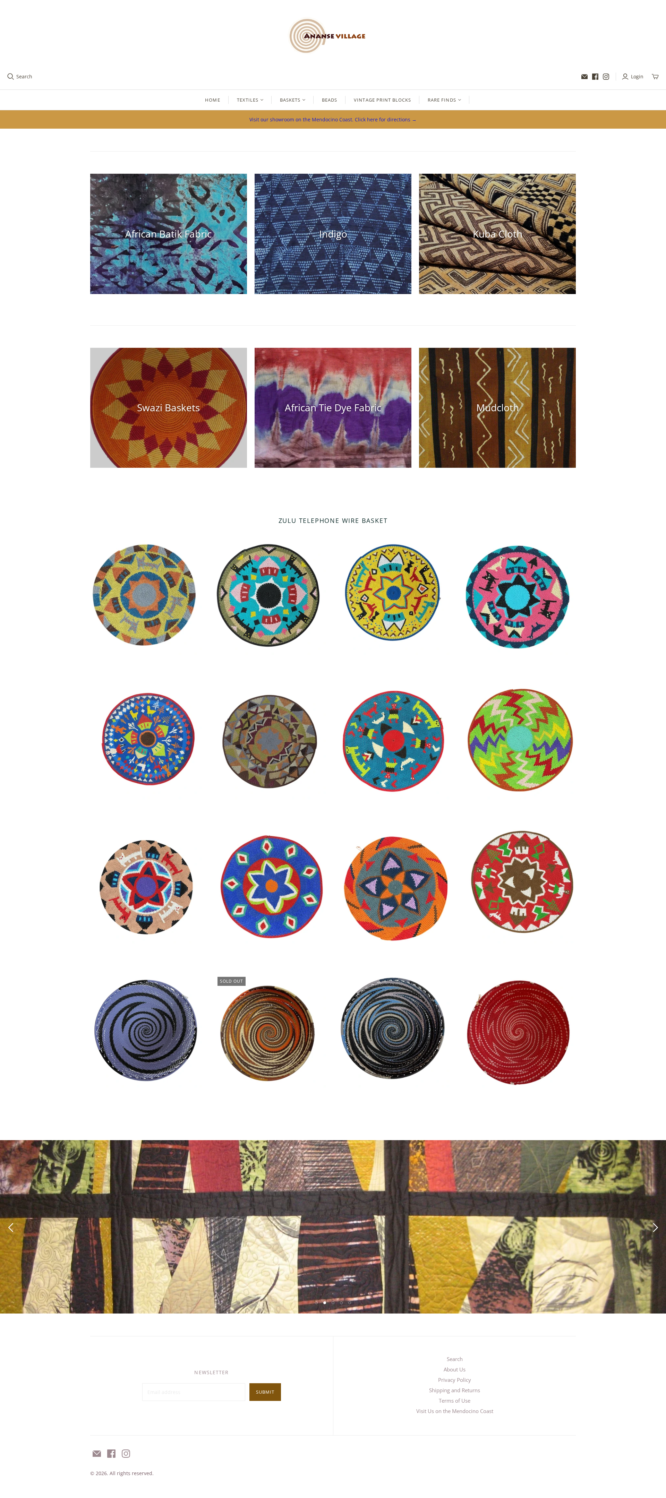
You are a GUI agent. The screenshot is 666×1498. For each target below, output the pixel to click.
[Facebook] (595, 77)
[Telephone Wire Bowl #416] (271, 1030)
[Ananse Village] (333, 34)
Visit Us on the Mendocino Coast (454, 1410)
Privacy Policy (454, 1379)
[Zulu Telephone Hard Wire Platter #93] (518, 742)
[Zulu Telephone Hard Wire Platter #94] (395, 742)
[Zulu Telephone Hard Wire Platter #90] (395, 886)
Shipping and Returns (454, 1390)
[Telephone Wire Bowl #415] (395, 1030)
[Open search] (10, 76)
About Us (455, 1369)
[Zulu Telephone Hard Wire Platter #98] (147, 742)
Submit (265, 1392)
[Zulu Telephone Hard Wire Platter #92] (147, 886)
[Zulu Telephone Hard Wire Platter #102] (147, 598)
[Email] (584, 77)
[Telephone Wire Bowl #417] (147, 1030)
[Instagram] (606, 77)
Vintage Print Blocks (382, 100)
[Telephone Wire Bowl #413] (518, 1030)
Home (212, 100)
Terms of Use (454, 1400)
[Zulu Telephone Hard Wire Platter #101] (271, 598)
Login (637, 76)
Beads (329, 100)
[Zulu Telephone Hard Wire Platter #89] (518, 886)
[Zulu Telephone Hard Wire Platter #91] (271, 886)
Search (24, 76)
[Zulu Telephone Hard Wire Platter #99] (518, 598)
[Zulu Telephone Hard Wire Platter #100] (395, 598)
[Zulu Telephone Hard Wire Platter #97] (271, 742)
